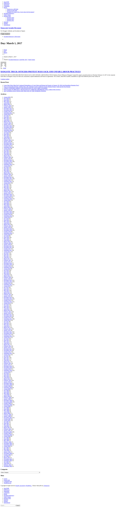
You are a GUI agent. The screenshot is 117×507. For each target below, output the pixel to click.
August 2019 (7, 217)
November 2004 (8, 453)
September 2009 (8, 387)
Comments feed (8, 481)
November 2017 (8, 247)
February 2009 (7, 397)
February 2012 (7, 346)
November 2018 (8, 230)
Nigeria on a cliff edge (12, 9)
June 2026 (6, 100)
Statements (6, 4)
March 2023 (7, 155)
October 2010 (7, 369)
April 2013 (6, 326)
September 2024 (8, 130)
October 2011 (7, 351)
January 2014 (7, 313)
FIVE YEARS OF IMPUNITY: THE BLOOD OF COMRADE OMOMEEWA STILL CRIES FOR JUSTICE (32, 89)
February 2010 (7, 380)
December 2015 (8, 280)
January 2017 (7, 261)
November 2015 (8, 281)
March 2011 (7, 362)
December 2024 (8, 125)
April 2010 (6, 377)
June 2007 (6, 423)
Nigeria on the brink (12, 10)
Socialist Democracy (9, 13)
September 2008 (8, 404)
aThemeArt (46, 485)
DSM (4, 68)
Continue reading (5, 79)
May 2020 (6, 204)
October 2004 (7, 454)
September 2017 (8, 250)
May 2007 (6, 424)
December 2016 (8, 263)
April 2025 (6, 120)
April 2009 (6, 394)
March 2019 (7, 224)
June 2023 (6, 151)
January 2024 (7, 141)
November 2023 (8, 144)
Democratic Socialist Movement (11, 28)
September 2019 (8, 216)
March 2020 (7, 207)
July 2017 (6, 253)
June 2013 (6, 323)
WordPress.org (7, 483)
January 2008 (7, 416)
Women (6, 23)
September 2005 (8, 444)
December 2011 (8, 349)
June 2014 (6, 306)
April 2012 (6, 343)
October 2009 (7, 386)
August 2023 (7, 148)
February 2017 (7, 260)
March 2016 (7, 276)
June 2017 (6, 254)
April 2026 (6, 103)
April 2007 (6, 426)
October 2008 (7, 403)
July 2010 (6, 373)
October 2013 (7, 317)
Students (6, 22)
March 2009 (7, 396)
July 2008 (6, 407)
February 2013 (7, 329)
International (7, 25)
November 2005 (8, 443)
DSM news (7, 3)
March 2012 (7, 344)
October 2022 (7, 163)
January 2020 (7, 210)
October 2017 (7, 248)
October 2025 (7, 111)
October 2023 (7, 145)
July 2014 (6, 304)
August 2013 (7, 320)
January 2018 (7, 244)
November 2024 (8, 127)
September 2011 (8, 353)
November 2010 (8, 367)
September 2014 (8, 301)
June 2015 (6, 289)
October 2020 (7, 197)
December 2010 (8, 366)
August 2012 (7, 337)
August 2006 (7, 436)
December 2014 (8, 297)
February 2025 (7, 123)
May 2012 (6, 341)
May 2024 (6, 135)
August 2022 (7, 166)
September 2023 (8, 147)
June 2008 (6, 409)
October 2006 (7, 433)
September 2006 (8, 434)
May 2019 (6, 221)
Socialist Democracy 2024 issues (12, 36)
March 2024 (7, 138)
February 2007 (7, 429)
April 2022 (6, 171)
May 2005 (6, 449)
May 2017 (6, 256)
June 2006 (6, 439)
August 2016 (7, 269)
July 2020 (6, 201)
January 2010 (7, 382)
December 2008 (8, 400)
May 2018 (6, 238)
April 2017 (6, 257)
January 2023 (7, 158)
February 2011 (7, 363)
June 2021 (6, 186)
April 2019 (6, 223)
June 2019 (6, 220)
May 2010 (6, 376)
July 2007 (6, 422)
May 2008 (6, 410)
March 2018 (7, 241)
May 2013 (6, 324)
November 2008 (8, 402)
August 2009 (7, 389)
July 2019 (6, 218)
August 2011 (7, 354)
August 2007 (7, 420)
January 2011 (7, 364)
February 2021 (7, 191)
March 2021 (7, 190)
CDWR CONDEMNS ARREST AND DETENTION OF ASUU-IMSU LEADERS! (25, 88)
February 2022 (7, 174)
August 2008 (7, 406)
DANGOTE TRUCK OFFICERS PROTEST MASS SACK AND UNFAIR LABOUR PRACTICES (41, 72)
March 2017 (7, 259)
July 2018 (6, 236)
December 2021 (8, 177)
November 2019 (8, 213)
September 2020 (8, 198)
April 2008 (6, 412)
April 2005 (6, 450)
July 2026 (6, 98)
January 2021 (7, 193)
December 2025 (8, 108)
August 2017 (7, 251)
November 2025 (8, 110)
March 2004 (7, 457)
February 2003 (7, 465)
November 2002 (8, 466)
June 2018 (6, 237)
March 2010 (7, 379)
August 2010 (7, 372)
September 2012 (8, 336)
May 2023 (6, 153)
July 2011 (6, 356)
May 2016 (6, 273)
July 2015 (6, 287)
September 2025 (8, 113)
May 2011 (6, 359)
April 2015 (6, 291)
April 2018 (6, 240)
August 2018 (7, 234)
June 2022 (6, 168)
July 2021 (6, 184)
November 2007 (8, 417)
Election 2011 (10, 20)
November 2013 (8, 316)
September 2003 (8, 460)
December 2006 (8, 432)
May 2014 (6, 307)
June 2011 (6, 357)
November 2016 (8, 264)
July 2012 (6, 339)
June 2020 (6, 203)
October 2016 (7, 266)
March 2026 (7, 104)
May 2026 (6, 101)
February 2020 (7, 208)
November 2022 (8, 161)
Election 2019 (10, 17)
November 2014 (8, 299)
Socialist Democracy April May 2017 (18, 59)
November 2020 (8, 196)
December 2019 (8, 211)
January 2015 (7, 296)
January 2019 (7, 227)
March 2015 (7, 293)
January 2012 (7, 347)
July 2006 (6, 437)
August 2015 (7, 286)
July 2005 (6, 447)
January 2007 (7, 430)
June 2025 (6, 117)
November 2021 (8, 178)
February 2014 (7, 311)
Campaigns (6, 6)
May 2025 (6, 118)
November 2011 (8, 350)
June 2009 (6, 392)
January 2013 (7, 330)
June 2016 (6, 271)
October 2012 (7, 334)
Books (5, 7)
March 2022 (7, 173)
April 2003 (6, 463)
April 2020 (6, 206)
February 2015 (7, 294)
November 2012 (8, 333)
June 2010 (6, 374)
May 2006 (6, 440)
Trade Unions (7, 14)
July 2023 (6, 150)
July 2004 (6, 456)
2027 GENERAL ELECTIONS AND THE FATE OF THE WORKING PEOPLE (25, 91)
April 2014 (6, 309)
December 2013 (8, 314)
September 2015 (8, 284)
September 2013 (8, 319)
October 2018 (7, 231)
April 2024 (6, 137)
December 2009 (8, 383)
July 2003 (6, 462)
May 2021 (6, 187)
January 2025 (7, 124)
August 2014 (7, 303)
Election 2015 (10, 19)
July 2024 (6, 133)
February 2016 (7, 277)
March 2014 (7, 310)
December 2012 (8, 331)
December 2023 (8, 143)
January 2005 (7, 452)
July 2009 (6, 390)
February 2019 (7, 226)
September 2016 (8, 267)
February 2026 (7, 105)
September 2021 (8, 181)
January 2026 (7, 107)
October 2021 (7, 180)
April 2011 (6, 360)
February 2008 (7, 414)
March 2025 (7, 121)
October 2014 (7, 300)
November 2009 (8, 384)
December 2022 (8, 160)
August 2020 (7, 200)
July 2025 (6, 115)
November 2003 (8, 459)
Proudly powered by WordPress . (23, 485)
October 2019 (7, 214)
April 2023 (6, 154)
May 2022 (6, 170)
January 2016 (7, 279)
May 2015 (6, 290)
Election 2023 (7, 16)
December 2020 (8, 194)
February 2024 (7, 140)
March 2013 (7, 327)
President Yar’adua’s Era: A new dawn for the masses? (20, 12)
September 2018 (8, 233)
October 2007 (7, 419)
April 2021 (6, 188)
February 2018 (7, 243)
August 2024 (7, 131)
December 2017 (8, 246)
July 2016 (6, 270)
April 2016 (6, 274)
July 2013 (6, 321)
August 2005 (7, 446)
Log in (5, 478)
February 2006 (7, 442)
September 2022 (8, 164)
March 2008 (7, 413)
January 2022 (7, 176)
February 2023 (7, 157)
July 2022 (6, 167)
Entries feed (7, 480)
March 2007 (7, 427)
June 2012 (6, 340)
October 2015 (7, 283)
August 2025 (7, 114)
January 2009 (7, 399)
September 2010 (8, 370)
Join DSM (6, 2)
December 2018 (8, 228)
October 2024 (7, 128)
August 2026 (7, 97)
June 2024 (6, 134)
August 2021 (7, 183)
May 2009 (6, 393)
